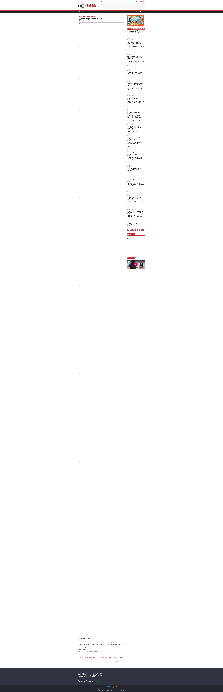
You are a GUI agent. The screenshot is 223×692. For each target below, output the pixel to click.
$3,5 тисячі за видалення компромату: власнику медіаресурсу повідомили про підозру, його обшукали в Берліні (135, 179)
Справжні (101, 11)
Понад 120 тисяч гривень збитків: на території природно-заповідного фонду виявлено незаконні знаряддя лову (135, 42)
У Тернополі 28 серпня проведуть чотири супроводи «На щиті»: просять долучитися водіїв (135, 138)
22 (140, 247)
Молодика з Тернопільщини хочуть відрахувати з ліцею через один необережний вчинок (101, 658)
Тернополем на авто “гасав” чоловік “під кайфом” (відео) (108, 661)
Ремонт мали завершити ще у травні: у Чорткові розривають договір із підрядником (135, 169)
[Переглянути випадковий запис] (143, 12)
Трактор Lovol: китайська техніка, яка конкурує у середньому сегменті (134, 164)
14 (137, 244)
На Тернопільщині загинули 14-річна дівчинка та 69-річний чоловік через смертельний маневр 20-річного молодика (134, 159)
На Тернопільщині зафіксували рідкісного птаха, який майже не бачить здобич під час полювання (135, 62)
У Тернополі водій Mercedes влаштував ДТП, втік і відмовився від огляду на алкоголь (135, 84)
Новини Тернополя (83, 16)
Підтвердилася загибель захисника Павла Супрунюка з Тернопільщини (134, 174)
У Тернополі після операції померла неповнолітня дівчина (134, 93)
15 (140, 244)
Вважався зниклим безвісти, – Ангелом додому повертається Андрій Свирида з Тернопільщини (135, 202)
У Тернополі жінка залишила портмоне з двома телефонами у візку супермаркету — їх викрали (135, 184)
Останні (130, 28)
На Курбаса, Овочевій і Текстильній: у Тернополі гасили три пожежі (134, 198)
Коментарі (142, 28)
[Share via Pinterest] (96, 651)
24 (127, 249)
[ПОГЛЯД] (79, 12)
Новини (83, 11)
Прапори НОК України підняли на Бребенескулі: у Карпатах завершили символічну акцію (134, 127)
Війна (88, 11)
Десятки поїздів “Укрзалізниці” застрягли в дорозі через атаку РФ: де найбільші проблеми (135, 106)
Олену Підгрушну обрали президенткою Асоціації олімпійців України (135, 52)
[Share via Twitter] (92, 651)
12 (132, 244)
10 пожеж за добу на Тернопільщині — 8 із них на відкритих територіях (135, 98)
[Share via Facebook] (87, 651)
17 (127, 247)
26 (132, 249)
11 (130, 244)
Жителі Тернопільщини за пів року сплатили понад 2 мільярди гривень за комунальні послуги (135, 57)
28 (137, 249)
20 (135, 247)
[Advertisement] (123, 6)
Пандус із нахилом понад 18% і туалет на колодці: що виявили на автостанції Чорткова (135, 47)
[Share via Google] (91, 651)
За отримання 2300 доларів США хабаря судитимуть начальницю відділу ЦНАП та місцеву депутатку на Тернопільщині (135, 122)
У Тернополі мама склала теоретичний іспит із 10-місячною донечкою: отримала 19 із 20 (135, 147)
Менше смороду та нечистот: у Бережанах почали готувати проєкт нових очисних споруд (134, 132)
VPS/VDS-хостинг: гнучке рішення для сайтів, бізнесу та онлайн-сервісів (134, 89)
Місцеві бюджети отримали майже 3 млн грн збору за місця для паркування (135, 102)
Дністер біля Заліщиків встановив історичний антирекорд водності (134, 112)
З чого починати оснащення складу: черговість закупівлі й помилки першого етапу (135, 37)
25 (130, 249)
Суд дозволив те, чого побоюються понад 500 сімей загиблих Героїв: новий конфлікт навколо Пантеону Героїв (135, 116)
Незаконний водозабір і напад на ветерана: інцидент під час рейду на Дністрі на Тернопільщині (134, 153)
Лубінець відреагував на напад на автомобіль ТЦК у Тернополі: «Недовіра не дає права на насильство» (135, 216)
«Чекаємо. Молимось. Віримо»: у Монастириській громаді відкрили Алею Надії (135, 79)
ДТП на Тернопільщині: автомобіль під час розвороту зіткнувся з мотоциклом (135, 212)
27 (135, 249)
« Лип (128, 254)
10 (127, 244)
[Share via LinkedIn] (94, 651)
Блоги (105, 11)
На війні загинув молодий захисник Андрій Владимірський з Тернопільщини (135, 189)
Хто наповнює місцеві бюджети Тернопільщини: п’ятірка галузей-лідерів (135, 193)
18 (130, 247)
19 (132, 247)
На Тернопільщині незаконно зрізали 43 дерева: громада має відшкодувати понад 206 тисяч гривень (135, 73)
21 (137, 247)
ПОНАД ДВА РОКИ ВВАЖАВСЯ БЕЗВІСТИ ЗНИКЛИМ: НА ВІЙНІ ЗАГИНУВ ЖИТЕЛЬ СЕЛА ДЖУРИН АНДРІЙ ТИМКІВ (115, 1)
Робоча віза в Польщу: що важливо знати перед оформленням (134, 143)
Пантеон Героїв (94, 11)
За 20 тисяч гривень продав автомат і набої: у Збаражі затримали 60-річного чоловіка (135, 68)
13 (135, 244)
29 (140, 249)
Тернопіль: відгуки (91, 16)
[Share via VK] (89, 651)
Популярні (136, 28)
